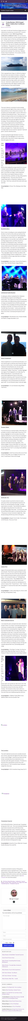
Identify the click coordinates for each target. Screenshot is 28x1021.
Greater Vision (8, 882)
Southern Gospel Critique (7, 10)
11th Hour (5, 881)
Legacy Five (21, 882)
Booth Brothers (11, 881)
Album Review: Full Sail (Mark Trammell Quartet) (13, 954)
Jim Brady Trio (15, 882)
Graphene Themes (11, 1019)
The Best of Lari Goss (15, 16)
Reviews (9, 27)
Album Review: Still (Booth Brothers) (13, 18)
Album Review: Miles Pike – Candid (10, 978)
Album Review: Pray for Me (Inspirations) (11, 969)
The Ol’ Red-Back (15, 1003)
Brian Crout (4, 27)
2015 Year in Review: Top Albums (9, 972)
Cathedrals (18, 881)
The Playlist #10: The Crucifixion (14, 987)
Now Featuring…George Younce (13, 990)
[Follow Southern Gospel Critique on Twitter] (6, 1)
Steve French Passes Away (8, 957)
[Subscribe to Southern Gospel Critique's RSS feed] (3, 1)
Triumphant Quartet (14, 883)
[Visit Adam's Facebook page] (1, 1)
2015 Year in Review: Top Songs (9, 975)
